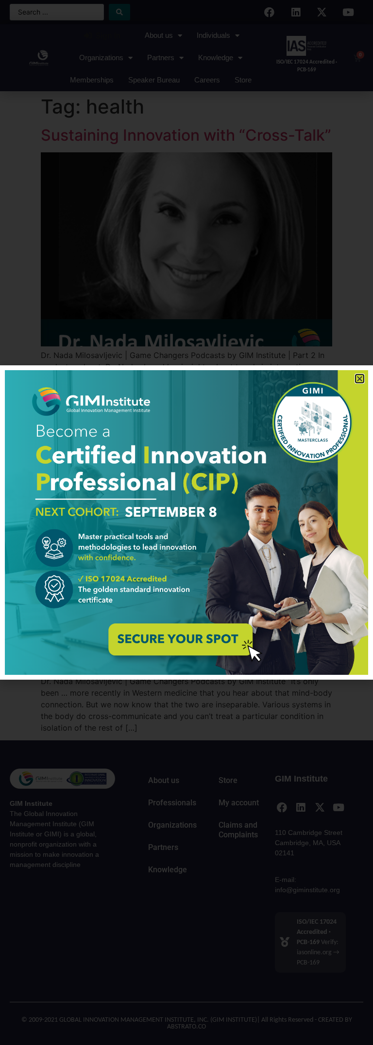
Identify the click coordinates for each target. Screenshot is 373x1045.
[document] (186, 522)
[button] (359, 378)
